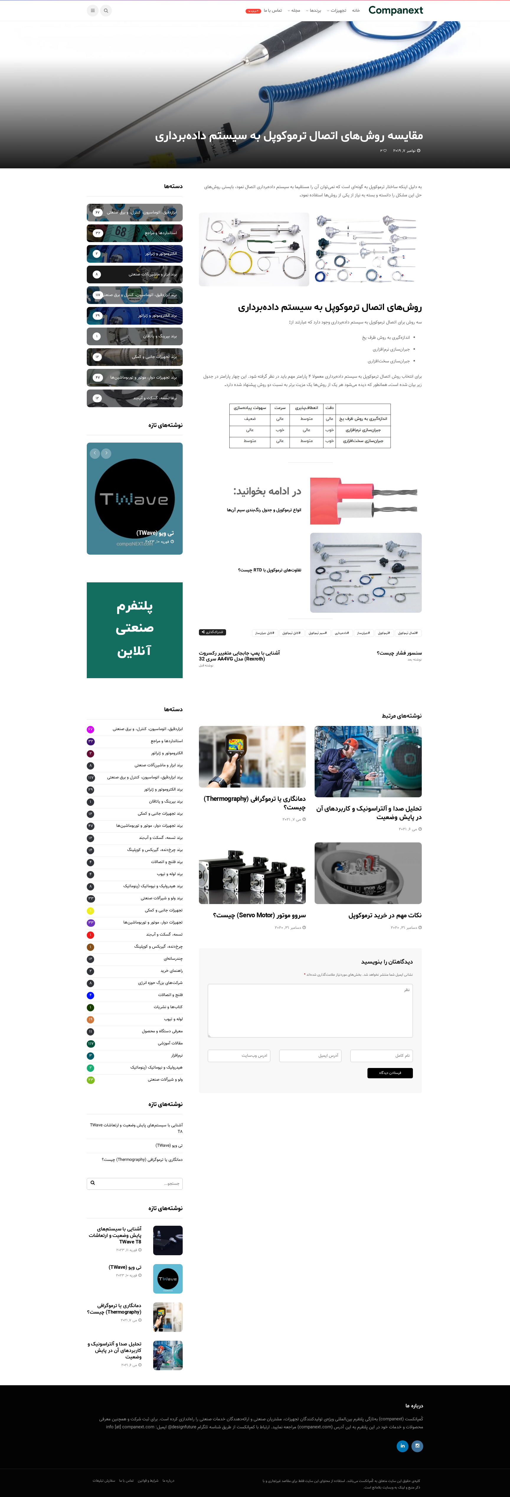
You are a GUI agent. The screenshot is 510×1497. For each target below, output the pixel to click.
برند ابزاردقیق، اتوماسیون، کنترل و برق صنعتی (145, 777)
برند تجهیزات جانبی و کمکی (160, 813)
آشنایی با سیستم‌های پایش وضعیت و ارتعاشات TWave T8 (115, 1235)
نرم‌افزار (177, 1055)
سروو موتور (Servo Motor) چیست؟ (259, 915)
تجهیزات (338, 10)
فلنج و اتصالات (170, 995)
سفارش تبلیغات (104, 1480)
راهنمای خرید (172, 971)
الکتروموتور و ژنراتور (167, 753)
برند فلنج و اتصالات (167, 862)
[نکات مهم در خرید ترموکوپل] (368, 873)
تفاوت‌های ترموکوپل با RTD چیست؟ (269, 570)
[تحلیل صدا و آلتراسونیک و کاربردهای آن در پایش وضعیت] (368, 761)
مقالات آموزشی (170, 1043)
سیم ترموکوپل (317, 633)
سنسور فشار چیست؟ (399, 656)
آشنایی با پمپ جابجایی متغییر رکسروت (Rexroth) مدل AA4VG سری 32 (239, 659)
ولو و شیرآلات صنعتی (165, 1079)
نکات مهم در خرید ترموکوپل (385, 915)
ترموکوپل (383, 633)
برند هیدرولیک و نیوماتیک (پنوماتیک (153, 886)
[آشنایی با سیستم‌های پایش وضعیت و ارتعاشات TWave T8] (168, 1240)
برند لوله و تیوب (170, 874)
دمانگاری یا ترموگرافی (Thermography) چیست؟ (255, 803)
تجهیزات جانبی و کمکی (164, 910)
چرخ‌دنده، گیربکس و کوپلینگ (158, 946)
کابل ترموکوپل (290, 633)
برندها (315, 10)
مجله (295, 10)
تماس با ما (265, 10)
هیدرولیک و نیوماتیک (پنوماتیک (156, 1067)
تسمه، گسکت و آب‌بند (164, 934)
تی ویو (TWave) (155, 533)
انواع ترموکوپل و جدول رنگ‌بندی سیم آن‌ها (264, 510)
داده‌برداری (341, 633)
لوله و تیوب (173, 1019)
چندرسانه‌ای (173, 959)
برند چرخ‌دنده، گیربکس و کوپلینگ (155, 850)
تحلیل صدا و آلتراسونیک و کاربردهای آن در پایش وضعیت (369, 813)
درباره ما (168, 1480)
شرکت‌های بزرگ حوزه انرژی (160, 983)
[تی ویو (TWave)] (135, 499)
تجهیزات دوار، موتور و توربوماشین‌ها (153, 922)
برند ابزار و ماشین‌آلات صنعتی (159, 765)
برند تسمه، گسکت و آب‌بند (161, 838)
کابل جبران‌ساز (263, 633)
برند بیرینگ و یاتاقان (166, 801)
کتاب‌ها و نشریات (168, 1007)
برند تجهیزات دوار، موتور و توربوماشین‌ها (149, 826)
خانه (356, 10)
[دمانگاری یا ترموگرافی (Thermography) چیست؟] (252, 757)
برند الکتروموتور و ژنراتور (163, 789)
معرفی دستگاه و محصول (162, 1031)
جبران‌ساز (362, 633)
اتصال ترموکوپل (407, 633)
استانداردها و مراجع (167, 741)
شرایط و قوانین (148, 1480)
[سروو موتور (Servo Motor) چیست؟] (252, 873)
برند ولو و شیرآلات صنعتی (162, 898)
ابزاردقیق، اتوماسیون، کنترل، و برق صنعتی (148, 729)
